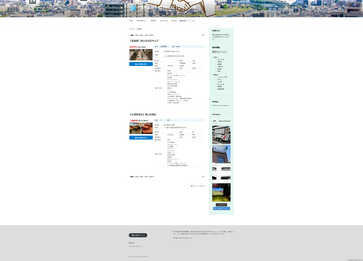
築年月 (152, 35)
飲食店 (220, 69)
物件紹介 (153, 20)
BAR (219, 71)
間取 (141, 35)
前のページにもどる (197, 186)
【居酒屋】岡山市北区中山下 (144, 40)
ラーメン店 (221, 59)
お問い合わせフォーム (138, 235)
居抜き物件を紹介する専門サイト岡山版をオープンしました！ (220, 37)
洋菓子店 (220, 66)
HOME (131, 20)
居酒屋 (220, 64)
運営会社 (174, 20)
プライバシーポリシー (135, 246)
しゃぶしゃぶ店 (222, 77)
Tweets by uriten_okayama (220, 105)
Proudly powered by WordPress (138, 256)
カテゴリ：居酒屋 (135, 29)
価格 (132, 35)
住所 (146, 35)
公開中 (216, 57)
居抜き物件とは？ (142, 20)
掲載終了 (216, 75)
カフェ (220, 79)
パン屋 (220, 81)
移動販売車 (221, 89)
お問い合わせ (164, 20)
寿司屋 (220, 61)
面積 (136, 35)
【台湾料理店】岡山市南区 (142, 114)
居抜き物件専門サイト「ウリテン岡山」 (171, 7)
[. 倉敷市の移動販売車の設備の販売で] (221, 135)
